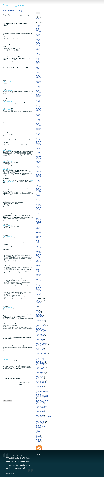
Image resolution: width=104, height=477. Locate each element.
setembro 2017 (38, 147)
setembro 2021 (38, 99)
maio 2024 (38, 58)
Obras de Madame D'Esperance (41, 392)
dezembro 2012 (38, 219)
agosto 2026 (38, 24)
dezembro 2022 (38, 80)
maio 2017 (38, 152)
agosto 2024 (38, 54)
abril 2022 (37, 90)
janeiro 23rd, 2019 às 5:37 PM (7, 245)
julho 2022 (38, 86)
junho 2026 (38, 26)
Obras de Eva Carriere (40, 358)
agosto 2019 (38, 118)
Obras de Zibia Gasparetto (40, 426)
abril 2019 (37, 123)
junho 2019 (38, 120)
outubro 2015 (38, 176)
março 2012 (38, 231)
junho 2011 (38, 242)
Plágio (37, 430)
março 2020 (38, 109)
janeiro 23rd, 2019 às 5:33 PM (7, 236)
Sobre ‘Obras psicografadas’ (41, 18)
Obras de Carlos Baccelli (40, 333)
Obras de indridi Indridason (40, 372)
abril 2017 (37, 153)
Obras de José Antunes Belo (41, 380)
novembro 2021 (38, 96)
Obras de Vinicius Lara (40, 418)
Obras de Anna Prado (40, 329)
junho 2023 (38, 72)
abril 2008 (37, 284)
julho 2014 (38, 195)
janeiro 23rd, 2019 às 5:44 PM (7, 250)
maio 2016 (38, 167)
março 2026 (38, 30)
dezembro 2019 (38, 113)
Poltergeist (38, 431)
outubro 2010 (38, 252)
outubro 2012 (38, 222)
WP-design (41, 457)
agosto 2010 (38, 255)
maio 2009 (38, 270)
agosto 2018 (38, 133)
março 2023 (38, 76)
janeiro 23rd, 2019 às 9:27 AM (7, 90)
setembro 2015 (38, 177)
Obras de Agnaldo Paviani (40, 321)
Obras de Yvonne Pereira (40, 423)
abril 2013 (37, 214)
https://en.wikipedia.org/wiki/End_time (9, 309)
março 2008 (38, 285)
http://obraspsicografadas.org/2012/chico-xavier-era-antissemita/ (13, 356)
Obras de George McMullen (41, 363)
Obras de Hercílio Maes (40, 368)
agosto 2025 (38, 39)
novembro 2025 (38, 35)
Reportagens (38, 437)
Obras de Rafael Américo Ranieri (41, 406)
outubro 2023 (38, 67)
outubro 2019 (38, 115)
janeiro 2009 (38, 275)
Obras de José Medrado (40, 381)
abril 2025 (37, 44)
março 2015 (38, 185)
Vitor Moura (13, 473)
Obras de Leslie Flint (39, 388)
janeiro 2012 (38, 233)
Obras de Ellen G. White (40, 352)
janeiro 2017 (38, 157)
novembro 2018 (38, 129)
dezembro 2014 (38, 189)
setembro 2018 (38, 132)
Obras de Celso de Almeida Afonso (42, 336)
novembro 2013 (38, 205)
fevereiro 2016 (38, 171)
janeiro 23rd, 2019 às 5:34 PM (7, 241)
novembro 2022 (38, 81)
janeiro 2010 (38, 262)
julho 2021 (38, 101)
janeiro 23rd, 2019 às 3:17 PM (7, 169)
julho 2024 (38, 55)
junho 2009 (38, 269)
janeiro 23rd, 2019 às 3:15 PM (7, 161)
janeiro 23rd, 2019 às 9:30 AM (7, 101)
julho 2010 (38, 256)
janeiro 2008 (38, 288)
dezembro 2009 (38, 264)
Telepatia (37, 440)
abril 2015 (37, 184)
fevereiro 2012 (38, 232)
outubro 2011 (38, 237)
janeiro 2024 (38, 63)
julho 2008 (38, 281)
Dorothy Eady (38, 303)
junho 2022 (38, 87)
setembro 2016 (38, 162)
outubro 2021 (38, 97)
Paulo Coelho (38, 428)
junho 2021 (38, 102)
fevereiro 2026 (38, 31)
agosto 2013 (38, 209)
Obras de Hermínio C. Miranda (41, 369)
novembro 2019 (38, 114)
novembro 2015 (38, 175)
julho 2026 (38, 25)
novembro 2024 (38, 50)
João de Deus (38, 311)
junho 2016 (38, 166)
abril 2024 (37, 59)
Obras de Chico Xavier (40, 338)
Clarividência (38, 302)
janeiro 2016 (38, 172)
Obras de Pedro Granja (40, 403)
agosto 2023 (38, 69)
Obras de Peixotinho (39, 405)
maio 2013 (38, 213)
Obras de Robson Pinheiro (40, 408)
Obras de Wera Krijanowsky (41, 421)
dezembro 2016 (38, 158)
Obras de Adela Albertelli (40, 320)
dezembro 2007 (38, 289)
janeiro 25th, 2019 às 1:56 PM (7, 359)
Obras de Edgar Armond (40, 345)
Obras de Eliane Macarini (40, 349)
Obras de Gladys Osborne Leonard (42, 366)
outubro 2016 (38, 161)
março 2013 (38, 215)
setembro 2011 (38, 238)
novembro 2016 (38, 160)
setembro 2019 (38, 116)
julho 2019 (38, 119)
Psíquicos (38, 433)
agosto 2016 (38, 163)
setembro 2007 (38, 293)
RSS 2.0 (27, 62)
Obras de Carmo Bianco (40, 335)
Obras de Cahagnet (39, 331)
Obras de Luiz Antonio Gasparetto (42, 391)
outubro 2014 (38, 191)
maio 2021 (38, 104)
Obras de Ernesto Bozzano (41, 355)
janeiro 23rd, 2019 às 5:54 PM (7, 307)
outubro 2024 (38, 52)
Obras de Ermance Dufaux (40, 354)
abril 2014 (37, 199)
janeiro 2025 (38, 48)
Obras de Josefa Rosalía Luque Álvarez (43, 385)
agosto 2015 (38, 179)
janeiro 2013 (38, 218)
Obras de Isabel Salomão (40, 373)
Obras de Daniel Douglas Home (41, 343)
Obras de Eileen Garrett (40, 347)
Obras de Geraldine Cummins (41, 364)
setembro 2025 (38, 38)
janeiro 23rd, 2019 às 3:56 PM (7, 179)
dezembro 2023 (38, 64)
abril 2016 (37, 168)
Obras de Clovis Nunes (40, 339)
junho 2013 (38, 212)
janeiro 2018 (38, 142)
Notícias (37, 319)
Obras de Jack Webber (40, 376)
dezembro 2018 (38, 128)
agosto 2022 (38, 85)
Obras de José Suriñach (40, 383)
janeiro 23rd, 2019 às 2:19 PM (7, 143)
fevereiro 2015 (38, 186)
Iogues (37, 310)
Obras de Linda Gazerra (40, 390)
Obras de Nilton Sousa (40, 401)
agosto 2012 (38, 224)
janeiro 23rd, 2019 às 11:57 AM (7, 109)
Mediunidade (38, 317)
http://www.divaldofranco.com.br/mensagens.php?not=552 (12, 129)
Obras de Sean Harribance (40, 412)
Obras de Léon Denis (39, 386)
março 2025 (38, 45)
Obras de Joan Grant (39, 377)
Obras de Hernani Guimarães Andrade (42, 371)
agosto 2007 (38, 294)
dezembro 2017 (38, 143)
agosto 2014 (38, 194)
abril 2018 (37, 138)
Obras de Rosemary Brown (41, 411)
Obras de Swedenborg (40, 415)
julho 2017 (38, 149)
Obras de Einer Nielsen (40, 348)
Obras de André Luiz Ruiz (40, 326)
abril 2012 (37, 229)
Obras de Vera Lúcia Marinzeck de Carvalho (43, 416)
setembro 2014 (38, 193)
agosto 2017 (38, 148)
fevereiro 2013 (38, 217)
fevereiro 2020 (38, 110)
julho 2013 (38, 210)
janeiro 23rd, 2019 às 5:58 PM (7, 313)
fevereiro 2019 (38, 125)
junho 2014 (38, 196)
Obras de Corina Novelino (40, 340)
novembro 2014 (38, 190)
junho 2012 (38, 227)
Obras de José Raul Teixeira (41, 382)
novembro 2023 (38, 66)
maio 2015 (38, 182)
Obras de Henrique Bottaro (40, 367)
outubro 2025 (38, 36)
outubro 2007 (38, 292)
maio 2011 (38, 243)
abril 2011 (37, 245)
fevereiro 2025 (38, 47)
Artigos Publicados (28, 61)
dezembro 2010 (38, 250)
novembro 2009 (38, 265)
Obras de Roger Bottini (40, 410)
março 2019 (38, 124)
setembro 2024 (38, 53)
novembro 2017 (38, 144)
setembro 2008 (38, 280)
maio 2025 (38, 43)
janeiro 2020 (38, 111)
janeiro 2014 (38, 203)
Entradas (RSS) (39, 447)
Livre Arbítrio (38, 312)
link (21, 38)
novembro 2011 (38, 236)
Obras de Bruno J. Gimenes (41, 330)
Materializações (39, 315)
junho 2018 (38, 135)
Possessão (38, 432)
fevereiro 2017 (38, 156)
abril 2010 (37, 259)
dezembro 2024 (38, 49)
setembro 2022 (38, 83)
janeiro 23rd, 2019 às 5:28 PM (7, 225)
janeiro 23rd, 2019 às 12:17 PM (7, 123)
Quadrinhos (38, 435)
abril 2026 (37, 29)
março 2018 (38, 139)
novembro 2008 (38, 278)
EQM (37, 306)
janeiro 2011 (38, 248)
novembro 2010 (38, 251)
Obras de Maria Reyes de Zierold (42, 396)
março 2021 (38, 106)
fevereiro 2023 (38, 77)
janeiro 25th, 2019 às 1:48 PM (7, 341)
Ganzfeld (37, 307)
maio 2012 (38, 228)
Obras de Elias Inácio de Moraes (42, 350)
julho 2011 (38, 241)
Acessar (37, 455)
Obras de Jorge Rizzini (40, 378)
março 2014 (38, 200)
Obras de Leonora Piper (40, 387)
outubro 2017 (38, 146)
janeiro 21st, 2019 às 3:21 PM (7, 72)
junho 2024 (38, 57)
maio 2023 (38, 73)
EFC (37, 305)
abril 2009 (37, 271)
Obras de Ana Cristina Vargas (41, 325)
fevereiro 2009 (38, 274)
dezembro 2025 (38, 34)
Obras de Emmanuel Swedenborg (42, 353)
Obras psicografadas (13, 5)
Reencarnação (38, 436)
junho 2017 (38, 151)
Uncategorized (38, 441)
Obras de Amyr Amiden (40, 324)
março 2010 (38, 260)
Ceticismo (38, 301)
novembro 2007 (38, 290)
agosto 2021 (38, 100)
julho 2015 (38, 180)
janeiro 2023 (38, 78)
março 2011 (38, 246)
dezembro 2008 (38, 276)
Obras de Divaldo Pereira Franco (41, 344)
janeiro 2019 (38, 127)
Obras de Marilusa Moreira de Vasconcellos (43, 397)
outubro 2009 (38, 266)
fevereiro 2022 (38, 92)
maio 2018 (38, 137)
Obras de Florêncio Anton (40, 362)
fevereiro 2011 (38, 247)
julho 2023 (38, 71)
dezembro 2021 (38, 95)
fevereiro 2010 (38, 261)
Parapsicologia (38, 427)
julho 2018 (38, 134)
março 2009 (38, 273)
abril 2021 (37, 105)
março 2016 (38, 170)
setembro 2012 (38, 223)
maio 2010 (38, 257)
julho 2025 (38, 40)
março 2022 (38, 91)
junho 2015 (38, 181)
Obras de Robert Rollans (40, 407)
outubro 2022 (38, 82)
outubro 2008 (38, 279)
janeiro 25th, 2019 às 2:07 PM (7, 364)
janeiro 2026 (38, 33)
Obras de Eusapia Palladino (41, 357)
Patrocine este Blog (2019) (12, 11)
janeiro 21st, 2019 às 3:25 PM (7, 81)
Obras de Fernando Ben (40, 359)
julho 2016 (38, 165)
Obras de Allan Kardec (40, 322)
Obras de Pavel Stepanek (40, 402)
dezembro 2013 (38, 204)
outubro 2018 (38, 130)
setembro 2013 (38, 208)
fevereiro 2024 (38, 62)
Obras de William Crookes (40, 422)
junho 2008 (38, 283)
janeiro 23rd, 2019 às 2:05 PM (7, 133)
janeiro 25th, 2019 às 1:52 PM (7, 351)
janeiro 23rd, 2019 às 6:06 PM (7, 322)
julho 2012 (38, 226)
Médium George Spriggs (40, 316)
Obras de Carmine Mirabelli (41, 334)
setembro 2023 (38, 68)
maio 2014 (38, 198)
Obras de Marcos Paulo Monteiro (42, 395)
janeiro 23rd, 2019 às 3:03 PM (7, 150)
